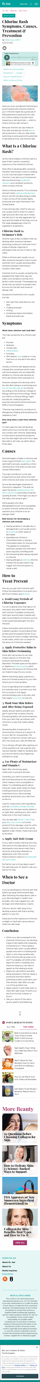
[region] (20, 1362)
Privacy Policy (20, 1365)
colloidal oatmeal (26, 807)
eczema (12, 532)
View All (20, 1243)
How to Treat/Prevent (12, 77)
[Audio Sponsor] (20, 63)
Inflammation (12, 351)
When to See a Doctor (13, 80)
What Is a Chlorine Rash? (13, 69)
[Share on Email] (4, 48)
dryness (26, 594)
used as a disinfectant (25, 193)
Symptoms (8, 73)
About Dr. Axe (8, 1262)
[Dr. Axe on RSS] (5, 1278)
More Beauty (18, 1108)
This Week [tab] (28, 1027)
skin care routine (14, 822)
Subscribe (24, 4)
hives (19, 356)
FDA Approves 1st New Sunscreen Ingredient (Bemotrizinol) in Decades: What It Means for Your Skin (19, 1203)
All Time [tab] (11, 1027)
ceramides (13, 807)
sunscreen (17, 698)
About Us (6, 1266)
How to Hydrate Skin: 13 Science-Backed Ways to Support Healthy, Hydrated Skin (19, 1171)
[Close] (37, 1347)
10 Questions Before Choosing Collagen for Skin (19, 1137)
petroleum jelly (20, 666)
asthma (26, 560)
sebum (32, 130)
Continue (20, 1376)
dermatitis (26, 461)
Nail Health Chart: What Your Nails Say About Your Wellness (26, 1050)
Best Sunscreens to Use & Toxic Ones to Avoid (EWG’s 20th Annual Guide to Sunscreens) (25, 1037)
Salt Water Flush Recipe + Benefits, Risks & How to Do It (25, 1091)
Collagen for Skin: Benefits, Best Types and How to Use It (17, 1232)
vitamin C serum (25, 820)
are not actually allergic (12, 388)
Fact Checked (9, 15)
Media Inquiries (9, 1271)
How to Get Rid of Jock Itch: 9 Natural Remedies (25, 1078)
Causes (19, 73)
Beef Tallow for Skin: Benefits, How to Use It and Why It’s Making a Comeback (24, 1064)
